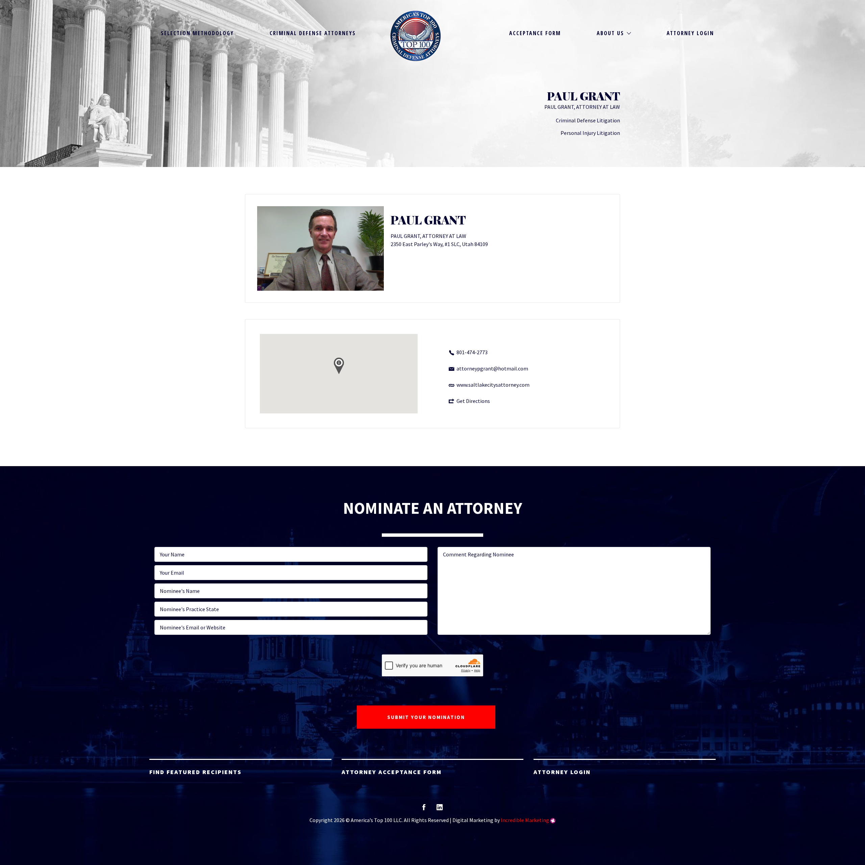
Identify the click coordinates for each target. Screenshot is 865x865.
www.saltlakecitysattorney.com (492, 384)
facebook (423, 809)
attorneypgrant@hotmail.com (492, 368)
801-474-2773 (472, 352)
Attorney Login (690, 33)
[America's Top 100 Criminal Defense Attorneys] (415, 35)
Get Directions (473, 401)
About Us (610, 33)
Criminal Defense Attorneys (313, 33)
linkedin (440, 809)
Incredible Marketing (525, 820)
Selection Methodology (197, 33)
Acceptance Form (535, 33)
